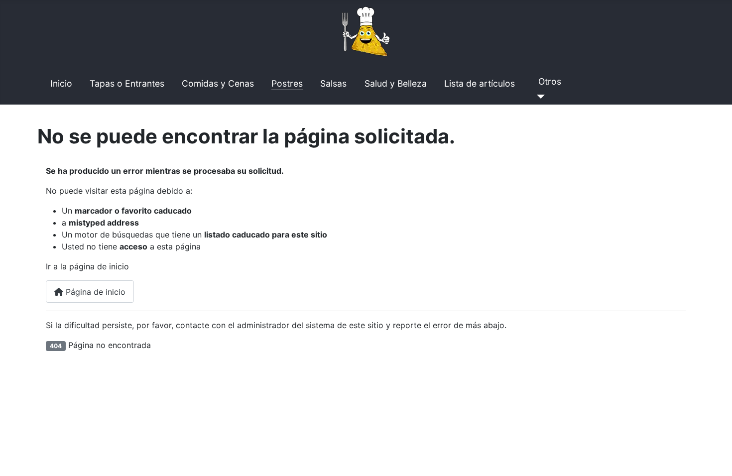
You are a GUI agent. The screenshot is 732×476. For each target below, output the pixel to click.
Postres (287, 83)
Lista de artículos (479, 83)
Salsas (333, 83)
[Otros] (538, 96)
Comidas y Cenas (218, 83)
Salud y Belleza (396, 83)
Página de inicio (94, 292)
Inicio (61, 83)
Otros (549, 81)
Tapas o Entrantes (127, 83)
